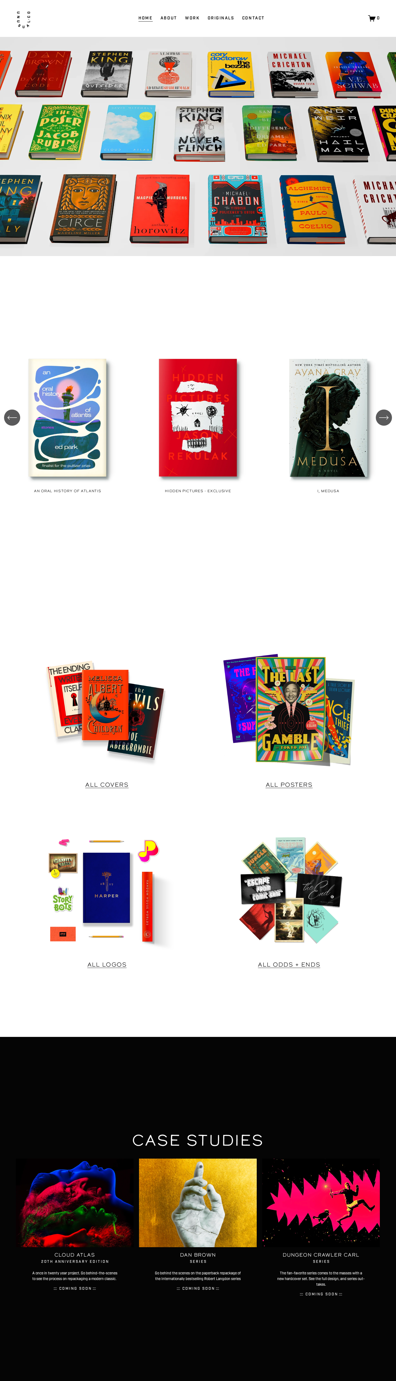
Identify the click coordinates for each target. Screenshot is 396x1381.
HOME (145, 18)
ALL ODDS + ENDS (289, 964)
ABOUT (169, 18)
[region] (198, 421)
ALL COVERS (106, 784)
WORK (192, 18)
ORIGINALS (221, 18)
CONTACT (253, 18)
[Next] (384, 418)
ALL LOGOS (107, 964)
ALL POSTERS (289, 784)
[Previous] (12, 418)
